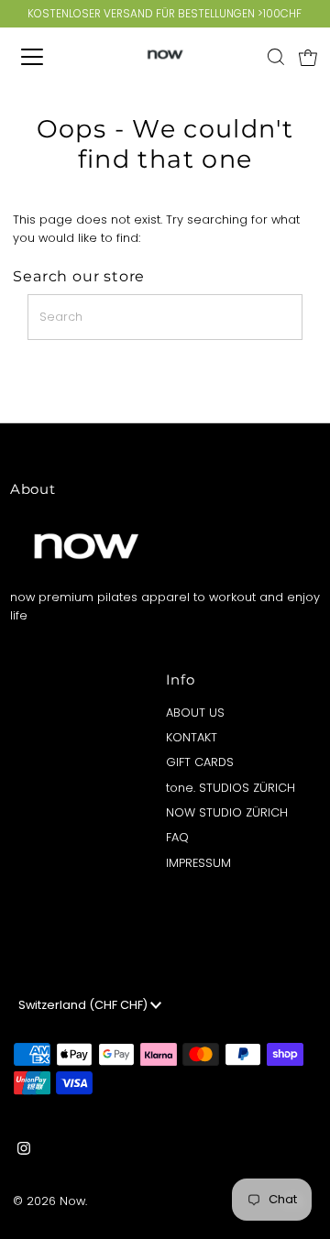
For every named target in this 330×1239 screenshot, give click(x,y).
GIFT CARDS (200, 762)
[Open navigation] (45, 57)
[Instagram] (24, 1151)
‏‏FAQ (177, 837)
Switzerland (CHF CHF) (84, 1005)
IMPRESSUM (198, 863)
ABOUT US (195, 712)
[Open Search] (276, 57)
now (72, 1201)
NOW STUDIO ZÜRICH (227, 812)
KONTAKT (191, 737)
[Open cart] (308, 57)
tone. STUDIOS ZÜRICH (230, 787)
